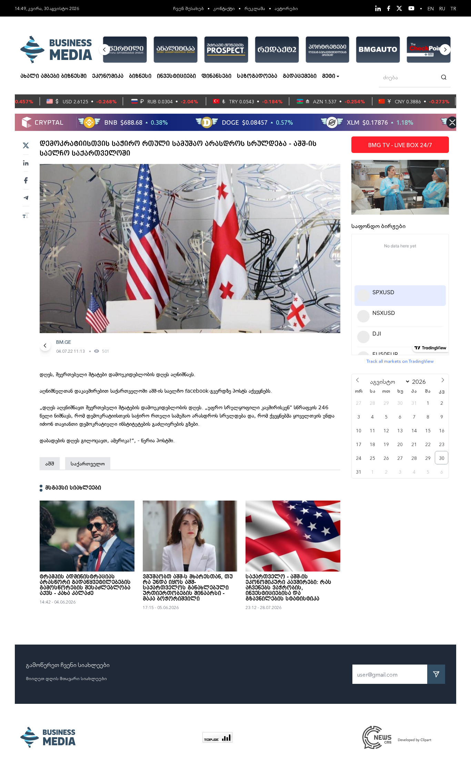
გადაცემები (300, 76)
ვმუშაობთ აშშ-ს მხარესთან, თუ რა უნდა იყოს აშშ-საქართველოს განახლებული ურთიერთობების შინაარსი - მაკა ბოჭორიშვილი (188, 588)
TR (453, 8)
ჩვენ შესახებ (188, 8)
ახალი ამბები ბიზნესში (53, 76)
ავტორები (286, 8)
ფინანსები (216, 76)
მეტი (328, 76)
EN (431, 8)
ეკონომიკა (107, 76)
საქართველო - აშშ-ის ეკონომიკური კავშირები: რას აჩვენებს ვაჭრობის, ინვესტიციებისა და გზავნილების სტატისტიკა (288, 588)
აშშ (49, 463)
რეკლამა (254, 8)
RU (442, 8)
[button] (104, 49)
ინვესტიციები (176, 76)
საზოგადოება (257, 76)
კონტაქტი (224, 8)
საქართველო (88, 463)
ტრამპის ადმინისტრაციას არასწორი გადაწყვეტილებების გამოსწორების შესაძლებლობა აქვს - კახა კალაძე (85, 585)
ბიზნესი (140, 76)
